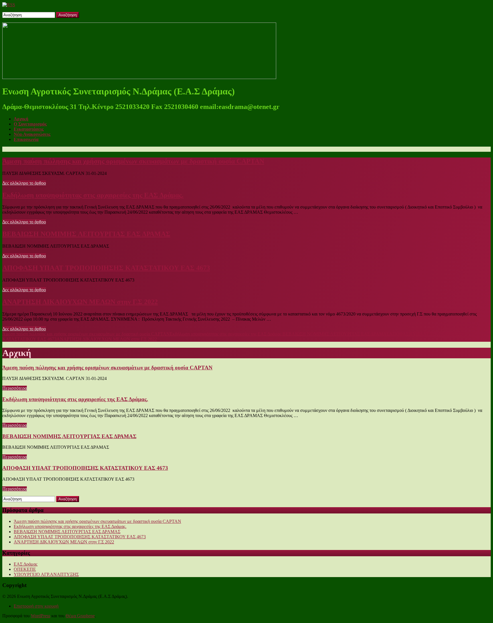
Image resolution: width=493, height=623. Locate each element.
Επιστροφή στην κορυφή (36, 606)
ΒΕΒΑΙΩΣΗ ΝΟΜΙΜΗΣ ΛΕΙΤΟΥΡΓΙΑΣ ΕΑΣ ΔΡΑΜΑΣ (86, 234)
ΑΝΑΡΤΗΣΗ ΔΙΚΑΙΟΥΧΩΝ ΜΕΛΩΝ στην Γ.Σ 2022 (80, 302)
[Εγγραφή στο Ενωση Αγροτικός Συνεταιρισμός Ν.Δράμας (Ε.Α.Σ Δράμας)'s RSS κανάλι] (8, 4)
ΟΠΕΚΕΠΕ (25, 569)
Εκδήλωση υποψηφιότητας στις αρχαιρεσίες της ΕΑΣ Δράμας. (92, 195)
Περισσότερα (14, 388)
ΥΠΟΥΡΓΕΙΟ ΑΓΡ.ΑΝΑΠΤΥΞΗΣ (46, 574)
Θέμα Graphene (80, 615)
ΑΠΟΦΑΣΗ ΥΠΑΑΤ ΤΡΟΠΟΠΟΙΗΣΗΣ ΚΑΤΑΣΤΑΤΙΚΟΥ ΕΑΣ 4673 (106, 268)
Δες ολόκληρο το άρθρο (24, 183)
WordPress (40, 615)
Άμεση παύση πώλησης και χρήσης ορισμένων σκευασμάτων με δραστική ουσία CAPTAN (133, 161)
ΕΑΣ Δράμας (25, 564)
